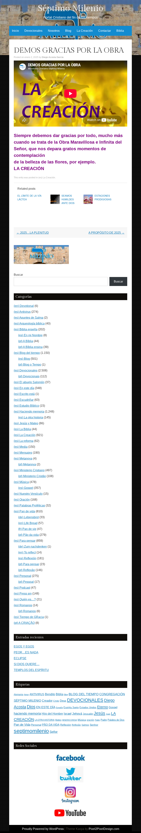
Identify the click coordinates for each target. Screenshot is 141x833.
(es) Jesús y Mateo (26, 423)
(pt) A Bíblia (25, 341)
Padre (104, 720)
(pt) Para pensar (28, 564)
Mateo (58, 720)
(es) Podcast (22, 587)
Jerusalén (88, 713)
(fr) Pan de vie (27, 529)
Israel (67, 713)
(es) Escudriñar (24, 399)
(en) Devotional (24, 305)
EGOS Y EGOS (24, 646)
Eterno (102, 707)
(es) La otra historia (30, 417)
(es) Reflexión (27, 558)
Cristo (56, 701)
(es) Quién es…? (25, 599)
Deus (63, 700)
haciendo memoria (27, 713)
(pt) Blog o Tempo (29, 364)
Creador (47, 700)
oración (90, 720)
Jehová (77, 713)
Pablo (97, 720)
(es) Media (21, 446)
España (59, 707)
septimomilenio (31, 731)
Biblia (120, 30)
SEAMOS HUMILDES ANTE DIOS (68, 199)
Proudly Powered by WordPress (43, 828)
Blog (68, 30)
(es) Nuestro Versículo (28, 493)
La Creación (85, 30)
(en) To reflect (27, 552)
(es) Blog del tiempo (27, 352)
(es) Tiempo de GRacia (29, 617)
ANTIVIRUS (37, 694)
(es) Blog (24, 358)
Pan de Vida (22, 724)
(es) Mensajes (23, 452)
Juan (108, 714)
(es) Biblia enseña (25, 329)
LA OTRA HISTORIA (45, 720)
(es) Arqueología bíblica (29, 323)
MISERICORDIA (69, 720)
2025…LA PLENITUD (33, 232)
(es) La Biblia (22, 429)
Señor (54, 732)
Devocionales (33, 30)
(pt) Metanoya (27, 464)
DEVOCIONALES (85, 700)
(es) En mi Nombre (30, 335)
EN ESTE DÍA (45, 707)
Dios (31, 706)
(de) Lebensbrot (28, 517)
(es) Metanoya (23, 458)
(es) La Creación (46, 177)
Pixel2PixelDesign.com (104, 828)
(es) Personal (22, 575)
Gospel (113, 707)
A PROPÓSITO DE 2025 (106, 232)
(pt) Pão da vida (28, 534)
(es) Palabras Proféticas (29, 505)
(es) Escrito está (24, 393)
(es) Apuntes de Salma (28, 317)
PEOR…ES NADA (26, 652)
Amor (26, 694)
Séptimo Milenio (70, 8)
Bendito (50, 694)
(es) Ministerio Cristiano (29, 470)
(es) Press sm (23, 593)
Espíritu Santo (71, 707)
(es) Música (21, 482)
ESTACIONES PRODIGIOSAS (103, 197)
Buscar (18, 274)
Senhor (94, 724)
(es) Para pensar (24, 540)
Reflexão (76, 725)
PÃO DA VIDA (50, 724)
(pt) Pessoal (26, 581)
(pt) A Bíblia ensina (30, 347)
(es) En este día (24, 388)
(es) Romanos (23, 605)
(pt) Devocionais (28, 376)
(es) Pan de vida (24, 511)
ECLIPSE (20, 658)
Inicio (15, 30)
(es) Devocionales (25, 370)
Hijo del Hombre (52, 713)
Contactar (104, 30)
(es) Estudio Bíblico (26, 405)
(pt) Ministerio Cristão (32, 476)
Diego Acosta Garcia (53, 57)
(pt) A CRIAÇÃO (24, 622)
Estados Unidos (87, 707)
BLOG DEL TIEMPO (84, 694)
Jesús (99, 713)
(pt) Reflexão (26, 570)
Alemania (18, 694)
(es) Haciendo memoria (29, 411)
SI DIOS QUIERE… (26, 664)
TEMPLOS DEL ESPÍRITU (31, 670)
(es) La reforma (23, 440)
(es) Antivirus (22, 311)
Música (82, 720)
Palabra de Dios (116, 720)
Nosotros (54, 30)
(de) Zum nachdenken (32, 546)
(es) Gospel (25, 487)
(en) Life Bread (27, 523)
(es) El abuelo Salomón (29, 382)
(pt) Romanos (27, 611)
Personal (36, 724)
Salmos (85, 725)
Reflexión (65, 724)
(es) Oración (22, 499)
